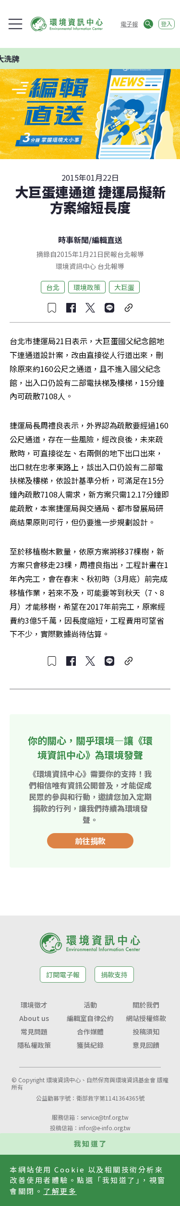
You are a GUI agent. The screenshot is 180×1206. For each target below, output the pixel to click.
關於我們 (145, 1004)
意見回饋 (145, 1045)
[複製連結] (128, 308)
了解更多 (60, 1191)
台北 (53, 287)
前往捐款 (90, 841)
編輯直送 (107, 239)
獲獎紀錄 (90, 1045)
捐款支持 (114, 974)
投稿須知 (145, 1031)
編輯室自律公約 (90, 1018)
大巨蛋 (124, 287)
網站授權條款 (146, 1018)
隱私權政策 (34, 1045)
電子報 (129, 23)
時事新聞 (73, 239)
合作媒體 (90, 1031)
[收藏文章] (52, 308)
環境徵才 (34, 1004)
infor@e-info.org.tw (105, 1128)
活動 (90, 1004)
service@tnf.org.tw (105, 1117)
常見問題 (34, 1031)
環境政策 (86, 287)
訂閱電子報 (63, 974)
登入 (166, 24)
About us (34, 1018)
